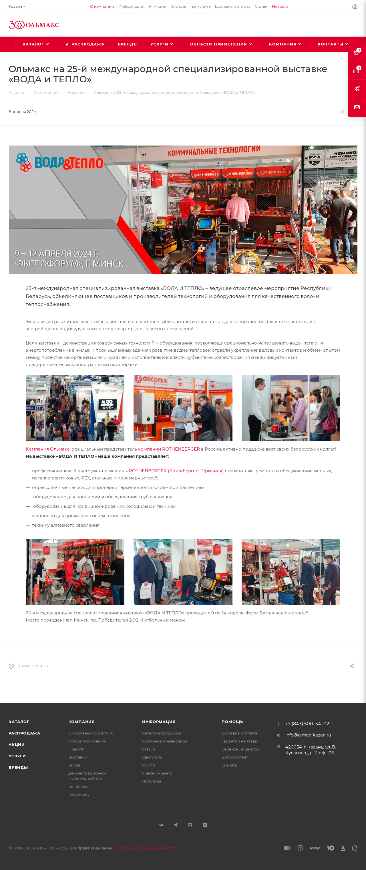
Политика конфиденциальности (145, 848)
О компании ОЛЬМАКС (91, 733)
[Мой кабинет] (354, 7)
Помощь (232, 721)
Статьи (148, 749)
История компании (87, 741)
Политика (151, 781)
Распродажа (24, 733)
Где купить (152, 757)
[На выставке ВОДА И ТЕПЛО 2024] (75, 571)
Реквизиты (78, 795)
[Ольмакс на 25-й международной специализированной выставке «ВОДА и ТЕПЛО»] (183, 210)
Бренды (18, 767)
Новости (76, 749)
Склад (74, 765)
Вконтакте (161, 825)
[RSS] (343, 111)
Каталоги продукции (162, 733)
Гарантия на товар (240, 741)
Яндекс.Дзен (205, 825)
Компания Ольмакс (47, 449)
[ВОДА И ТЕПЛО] (291, 571)
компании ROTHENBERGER (169, 449)
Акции (17, 744)
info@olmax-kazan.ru (308, 735)
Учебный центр (157, 773)
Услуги (17, 756)
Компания (81, 721)
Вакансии (78, 787)
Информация (159, 721)
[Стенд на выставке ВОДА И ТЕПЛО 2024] (183, 571)
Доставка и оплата (239, 733)
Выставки (77, 757)
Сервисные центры (240, 749)
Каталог (19, 721)
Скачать (229, 765)
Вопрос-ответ (235, 757)
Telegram (176, 825)
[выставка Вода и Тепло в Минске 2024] (183, 407)
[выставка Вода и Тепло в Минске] (75, 407)
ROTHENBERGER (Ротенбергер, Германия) (176, 470)
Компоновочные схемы (164, 741)
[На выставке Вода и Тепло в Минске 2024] (291, 407)
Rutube (190, 825)
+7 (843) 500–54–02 (307, 724)
